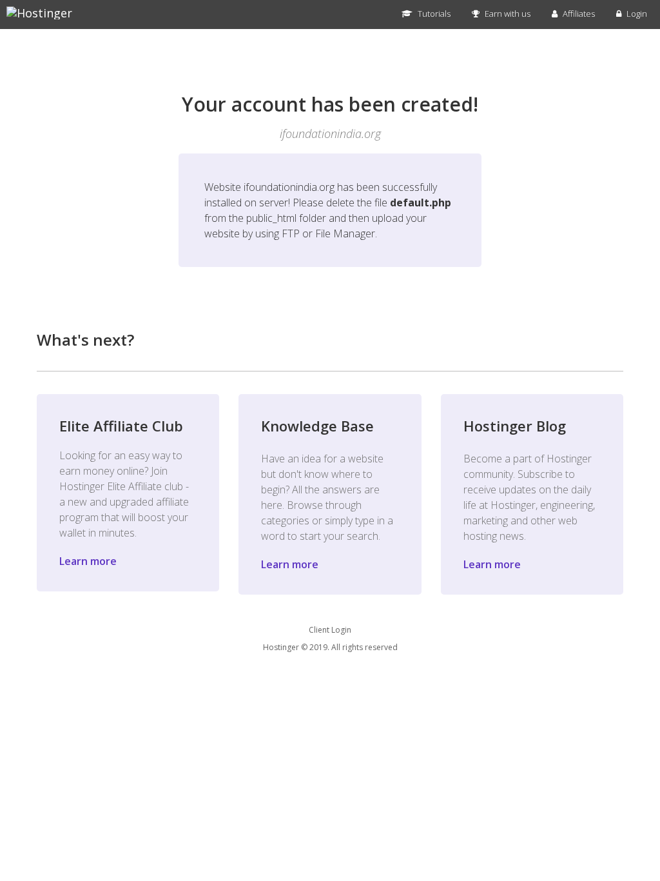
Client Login (330, 629)
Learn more (88, 561)
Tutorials (433, 13)
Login (636, 13)
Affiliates (578, 13)
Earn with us (506, 13)
